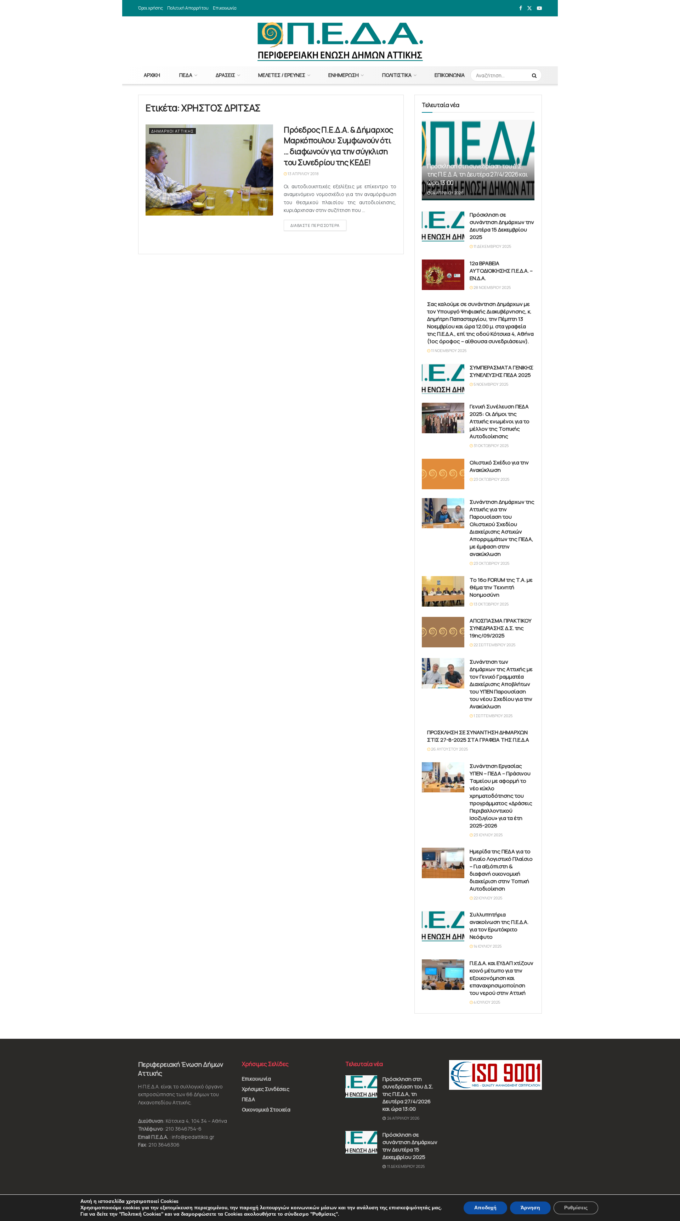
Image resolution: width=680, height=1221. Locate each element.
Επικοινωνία (225, 8)
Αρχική (152, 75)
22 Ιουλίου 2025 (487, 898)
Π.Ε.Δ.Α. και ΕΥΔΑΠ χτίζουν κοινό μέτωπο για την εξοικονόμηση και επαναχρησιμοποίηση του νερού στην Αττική (501, 978)
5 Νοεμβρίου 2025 (490, 384)
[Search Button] (535, 75)
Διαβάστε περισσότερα (318, 225)
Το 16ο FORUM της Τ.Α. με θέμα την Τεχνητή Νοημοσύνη (501, 587)
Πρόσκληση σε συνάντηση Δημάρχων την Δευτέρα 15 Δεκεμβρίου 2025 (502, 226)
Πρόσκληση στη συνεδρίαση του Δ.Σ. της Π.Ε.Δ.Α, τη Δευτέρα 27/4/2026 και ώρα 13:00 (477, 174)
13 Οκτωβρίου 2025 (491, 604)
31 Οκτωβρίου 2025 (491, 445)
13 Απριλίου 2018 (303, 173)
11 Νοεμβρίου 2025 (448, 350)
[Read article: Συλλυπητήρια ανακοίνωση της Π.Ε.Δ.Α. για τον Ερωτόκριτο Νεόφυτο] (443, 926)
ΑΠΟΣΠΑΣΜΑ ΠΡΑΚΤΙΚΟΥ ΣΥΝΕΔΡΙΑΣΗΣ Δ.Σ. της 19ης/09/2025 (501, 628)
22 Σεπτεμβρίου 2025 (494, 644)
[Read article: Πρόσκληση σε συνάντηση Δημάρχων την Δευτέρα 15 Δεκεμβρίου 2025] (443, 226)
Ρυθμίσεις (576, 1207)
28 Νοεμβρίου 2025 (492, 287)
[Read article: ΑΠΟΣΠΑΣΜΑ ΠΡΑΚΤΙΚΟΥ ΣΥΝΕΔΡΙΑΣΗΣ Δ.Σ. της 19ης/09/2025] (443, 632)
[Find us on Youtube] (539, 8)
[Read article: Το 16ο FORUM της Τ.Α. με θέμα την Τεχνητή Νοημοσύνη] (443, 591)
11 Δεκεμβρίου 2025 (492, 246)
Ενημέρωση (343, 75)
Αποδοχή (485, 1207)
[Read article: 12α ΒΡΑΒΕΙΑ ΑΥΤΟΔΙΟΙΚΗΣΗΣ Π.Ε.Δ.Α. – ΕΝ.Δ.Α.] (443, 275)
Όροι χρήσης (150, 8)
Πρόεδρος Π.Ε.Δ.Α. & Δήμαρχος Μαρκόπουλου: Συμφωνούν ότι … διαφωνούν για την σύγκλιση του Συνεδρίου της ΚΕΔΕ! (338, 146)
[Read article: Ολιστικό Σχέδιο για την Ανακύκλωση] (443, 474)
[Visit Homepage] (340, 41)
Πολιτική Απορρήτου (188, 8)
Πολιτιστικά (397, 75)
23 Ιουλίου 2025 (488, 834)
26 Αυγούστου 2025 (449, 749)
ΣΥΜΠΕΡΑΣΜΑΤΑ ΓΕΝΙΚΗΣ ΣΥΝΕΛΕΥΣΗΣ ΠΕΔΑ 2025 (501, 371)
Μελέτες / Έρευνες (281, 75)
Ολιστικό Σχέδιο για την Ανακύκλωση (499, 466)
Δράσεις (225, 75)
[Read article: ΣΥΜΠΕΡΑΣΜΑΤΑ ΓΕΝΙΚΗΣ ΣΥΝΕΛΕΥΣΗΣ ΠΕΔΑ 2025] (443, 379)
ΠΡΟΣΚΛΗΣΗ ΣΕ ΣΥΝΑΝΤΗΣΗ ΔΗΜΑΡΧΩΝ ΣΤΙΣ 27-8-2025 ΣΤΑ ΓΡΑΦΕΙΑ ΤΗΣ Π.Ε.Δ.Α (478, 736)
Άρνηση (530, 1207)
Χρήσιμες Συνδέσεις (265, 1089)
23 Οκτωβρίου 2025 (491, 479)
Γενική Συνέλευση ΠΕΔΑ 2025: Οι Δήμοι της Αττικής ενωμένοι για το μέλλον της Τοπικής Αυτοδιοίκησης (499, 421)
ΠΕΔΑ (185, 75)
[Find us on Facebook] (520, 8)
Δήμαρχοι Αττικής (172, 131)
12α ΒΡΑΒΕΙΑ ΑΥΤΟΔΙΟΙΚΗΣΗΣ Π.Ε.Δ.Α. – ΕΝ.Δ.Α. (501, 271)
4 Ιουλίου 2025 (486, 1002)
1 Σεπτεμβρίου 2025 (492, 715)
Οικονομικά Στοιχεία (266, 1109)
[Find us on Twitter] (529, 8)
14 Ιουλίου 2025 (487, 946)
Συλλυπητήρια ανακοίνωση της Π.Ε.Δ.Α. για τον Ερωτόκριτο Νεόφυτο (499, 926)
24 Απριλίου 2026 (447, 192)
